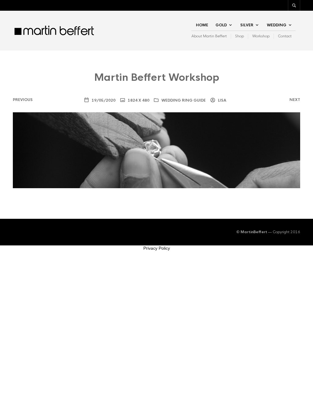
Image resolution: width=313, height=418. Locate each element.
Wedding (276, 25)
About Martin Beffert (209, 36)
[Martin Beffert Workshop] (156, 149)
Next (294, 99)
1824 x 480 (138, 100)
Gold (221, 25)
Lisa (221, 100)
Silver (246, 25)
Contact (285, 36)
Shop (239, 36)
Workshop (261, 36)
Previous (23, 99)
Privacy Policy (156, 248)
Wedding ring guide (183, 100)
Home (202, 25)
